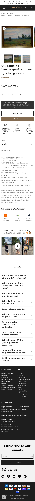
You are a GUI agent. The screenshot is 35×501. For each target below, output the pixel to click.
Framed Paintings (7, 389)
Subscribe (17, 463)
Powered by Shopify (24, 495)
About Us (20, 375)
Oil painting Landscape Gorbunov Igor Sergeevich (15, 15)
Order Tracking (22, 391)
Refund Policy (22, 383)
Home (3, 13)
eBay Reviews (17, 219)
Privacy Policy (22, 381)
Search (20, 389)
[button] (4, 8)
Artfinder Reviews (29, 219)
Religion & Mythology (8, 387)
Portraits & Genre (7, 379)
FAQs (19, 387)
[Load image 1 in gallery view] (8, 59)
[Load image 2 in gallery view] (17, 59)
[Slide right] (33, 59)
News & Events (22, 395)
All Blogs (20, 373)
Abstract (4, 375)
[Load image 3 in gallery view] (26, 59)
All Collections (11, 13)
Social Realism (6, 381)
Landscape (4, 377)
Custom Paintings (7, 385)
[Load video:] (18, 246)
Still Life (3, 383)
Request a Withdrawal (25, 397)
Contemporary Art (7, 373)
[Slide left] (2, 59)
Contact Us (21, 377)
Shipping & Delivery (24, 379)
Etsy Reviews (6, 219)
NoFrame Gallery (14, 495)
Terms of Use (22, 385)
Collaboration (22, 393)
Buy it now (17, 119)
